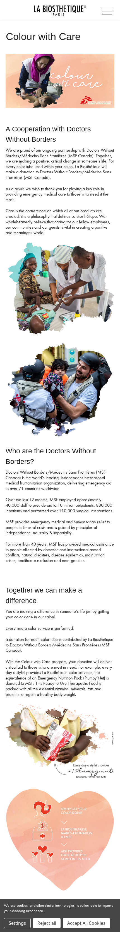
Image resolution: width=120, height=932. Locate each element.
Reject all (46, 923)
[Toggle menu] (108, 10)
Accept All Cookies (86, 923)
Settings (17, 923)
